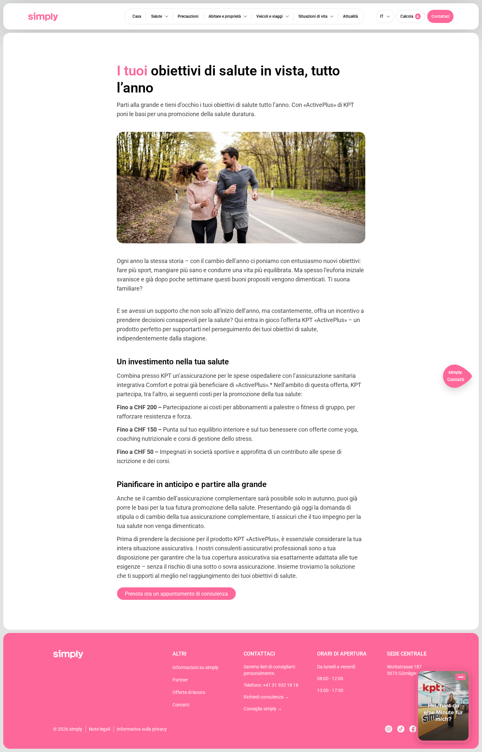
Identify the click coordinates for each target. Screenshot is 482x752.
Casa (136, 16)
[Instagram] (388, 729)
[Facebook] (413, 729)
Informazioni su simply (195, 667)
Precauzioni (188, 16)
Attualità (350, 16)
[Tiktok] (401, 729)
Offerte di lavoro (188, 692)
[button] (440, 16)
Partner (180, 679)
